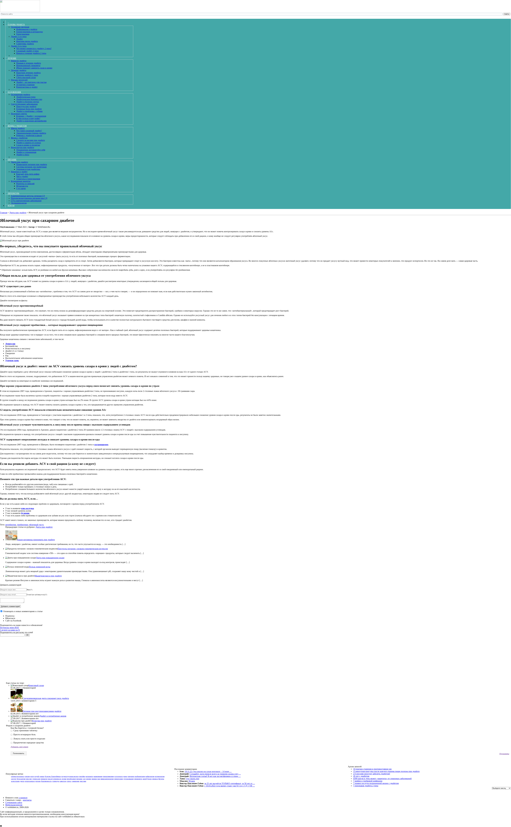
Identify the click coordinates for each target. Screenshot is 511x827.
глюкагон (44, 779)
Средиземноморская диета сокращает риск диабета (46, 698)
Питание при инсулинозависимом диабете (42, 711)
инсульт (29, 779)
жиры (42, 776)
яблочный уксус (36, 524)
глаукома (131, 776)
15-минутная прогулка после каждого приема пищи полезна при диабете (386, 771)
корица (94, 779)
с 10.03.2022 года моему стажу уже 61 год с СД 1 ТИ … (229, 786)
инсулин (83, 781)
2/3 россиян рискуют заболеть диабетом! (371, 774)
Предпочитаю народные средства (28, 742)
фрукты (161, 779)
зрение (88, 779)
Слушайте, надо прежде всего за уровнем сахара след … (215, 774)
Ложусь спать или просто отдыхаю (29, 738)
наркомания (98, 776)
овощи (27, 776)
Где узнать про (192, 779)
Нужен (192, 781)
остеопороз (118, 776)
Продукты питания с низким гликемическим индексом (83, 549)
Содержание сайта (13, 802)
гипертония (118, 779)
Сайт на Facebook (13, 621)
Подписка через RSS (9, 627)
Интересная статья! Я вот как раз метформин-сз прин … (215, 776)
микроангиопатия (107, 779)
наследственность (54, 779)
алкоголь (63, 781)
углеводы (55, 781)
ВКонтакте (10, 618)
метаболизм (71, 779)
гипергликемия (108, 776)
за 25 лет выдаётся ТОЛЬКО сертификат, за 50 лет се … (229, 783)
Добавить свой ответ (19, 747)
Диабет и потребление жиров (53, 716)
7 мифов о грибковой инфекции (367, 781)
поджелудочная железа (70, 776)
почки (64, 779)
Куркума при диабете (42, 721)
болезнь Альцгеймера (53, 776)
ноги (32, 776)
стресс (69, 781)
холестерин (15, 781)
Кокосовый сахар (36, 685)
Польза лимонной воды (39, 567)
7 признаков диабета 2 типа (365, 786)
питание (79, 779)
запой (145, 779)
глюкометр (138, 779)
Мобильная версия (13, 805)
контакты (27, 800)
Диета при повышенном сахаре (50, 558)
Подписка (9, 616)
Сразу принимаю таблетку (25, 730)
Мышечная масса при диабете (48, 576)
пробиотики (22, 524)
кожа (125, 776)
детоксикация (128, 779)
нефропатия (149, 776)
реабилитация (140, 776)
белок (149, 779)
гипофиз (82, 776)
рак (98, 779)
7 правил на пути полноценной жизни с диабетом (376, 783)
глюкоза (155, 779)
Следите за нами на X (10, 630)
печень (38, 781)
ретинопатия (159, 776)
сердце (13, 779)
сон (84, 779)
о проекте (23, 798)
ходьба (37, 776)
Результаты (504, 754)
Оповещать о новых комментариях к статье (23, 611)
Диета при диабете (44, 527)
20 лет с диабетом (361, 776)
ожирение (75, 781)
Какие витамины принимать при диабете (36, 540)
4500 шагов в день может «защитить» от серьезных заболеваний (382, 778)
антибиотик (10, 524)
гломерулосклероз (17, 776)
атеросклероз (30, 781)
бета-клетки (21, 779)
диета (22, 781)
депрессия (36, 779)
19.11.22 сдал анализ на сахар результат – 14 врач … (208, 771)
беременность (46, 781)
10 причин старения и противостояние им (372, 769)
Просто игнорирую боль (24, 734)
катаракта (89, 776)
